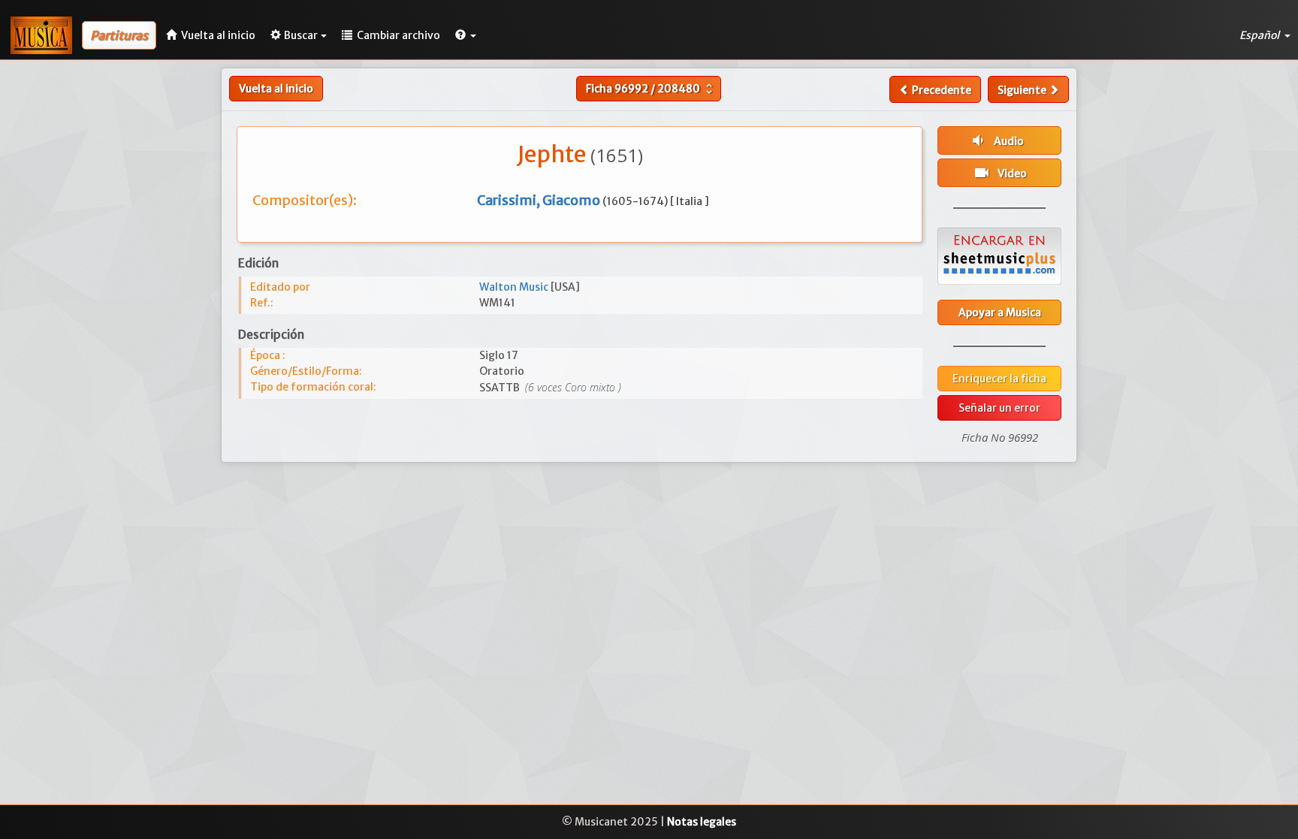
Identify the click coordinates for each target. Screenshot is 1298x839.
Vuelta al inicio (276, 88)
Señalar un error (999, 408)
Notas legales (701, 821)
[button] (466, 35)
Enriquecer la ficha (999, 378)
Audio (996, 140)
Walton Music (515, 287)
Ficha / (651, 88)
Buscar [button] (301, 35)
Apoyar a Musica (999, 312)
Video (1000, 173)
